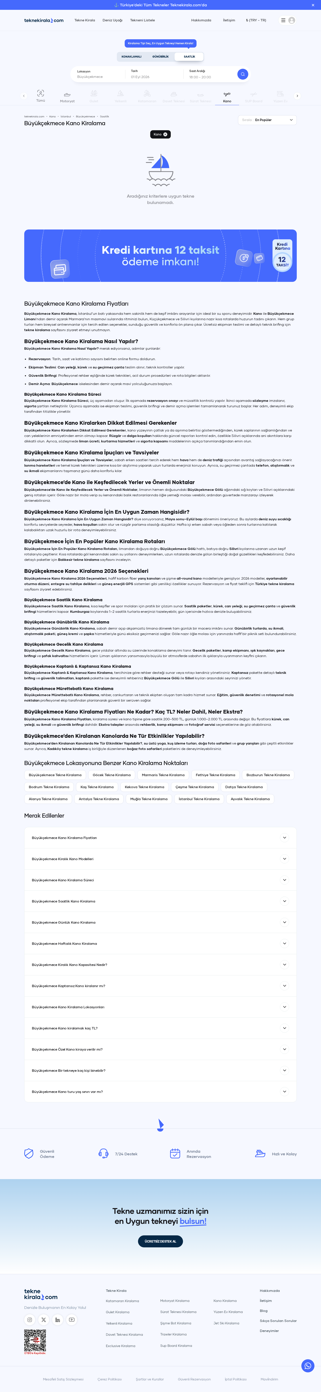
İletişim (229, 20)
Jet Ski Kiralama (226, 1323)
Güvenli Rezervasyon (194, 1379)
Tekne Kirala (84, 20)
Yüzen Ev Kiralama (228, 1312)
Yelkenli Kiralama (119, 1323)
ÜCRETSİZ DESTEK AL (160, 1241)
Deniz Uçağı (113, 20)
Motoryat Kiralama (175, 1301)
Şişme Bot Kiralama (175, 1323)
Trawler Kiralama (173, 1334)
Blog (264, 1310)
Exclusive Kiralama (120, 1346)
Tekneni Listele (142, 20)
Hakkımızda (201, 20)
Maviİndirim (269, 1379)
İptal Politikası (236, 1379)
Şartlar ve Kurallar (150, 1379)
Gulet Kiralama (117, 1312)
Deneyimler (269, 1330)
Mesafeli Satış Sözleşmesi (63, 1379)
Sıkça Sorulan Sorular (278, 1320)
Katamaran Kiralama (122, 1301)
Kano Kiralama (225, 1301)
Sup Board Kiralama (176, 1345)
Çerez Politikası (110, 1379)
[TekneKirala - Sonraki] (297, 96)
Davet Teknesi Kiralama (124, 1334)
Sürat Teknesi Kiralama (178, 1312)
